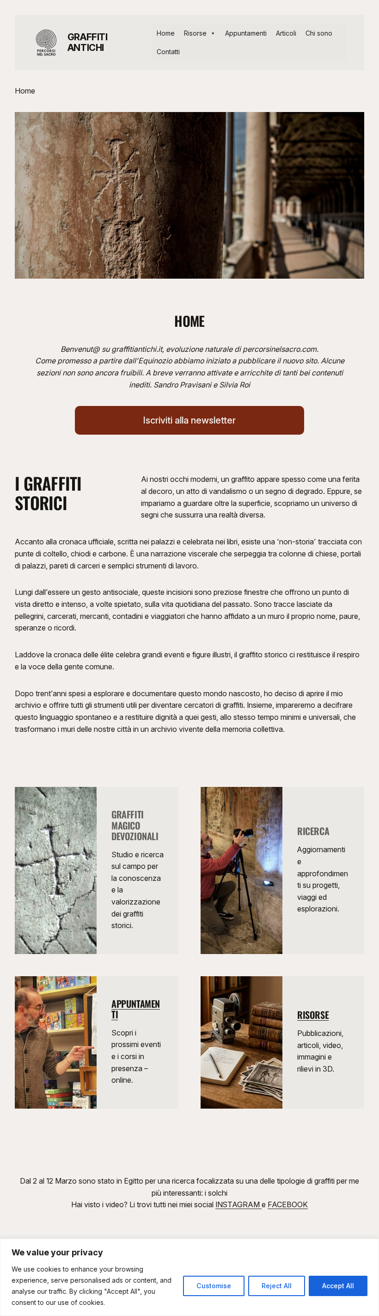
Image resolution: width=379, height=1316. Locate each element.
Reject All (277, 1286)
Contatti (168, 52)
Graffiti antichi (87, 42)
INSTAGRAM (238, 1204)
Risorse (195, 33)
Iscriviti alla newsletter (189, 420)
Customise (213, 1286)
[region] (189, 1277)
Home (166, 33)
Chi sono (319, 33)
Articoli (286, 33)
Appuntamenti (246, 33)
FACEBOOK (288, 1204)
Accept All (338, 1286)
